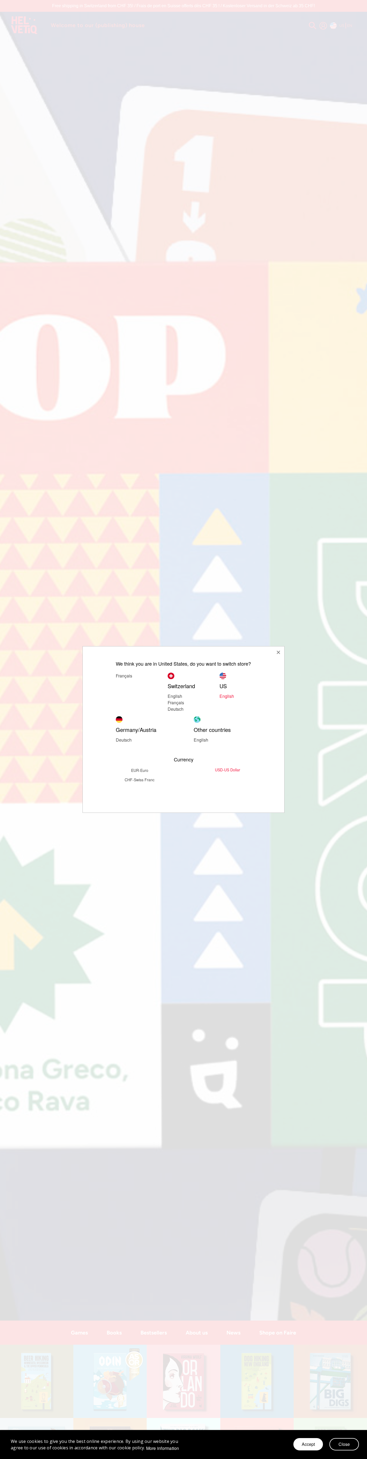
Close (344, 1444)
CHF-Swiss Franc (139, 779)
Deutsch (176, 709)
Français (176, 702)
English (227, 696)
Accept (308, 1444)
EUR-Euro (139, 770)
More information (162, 1448)
